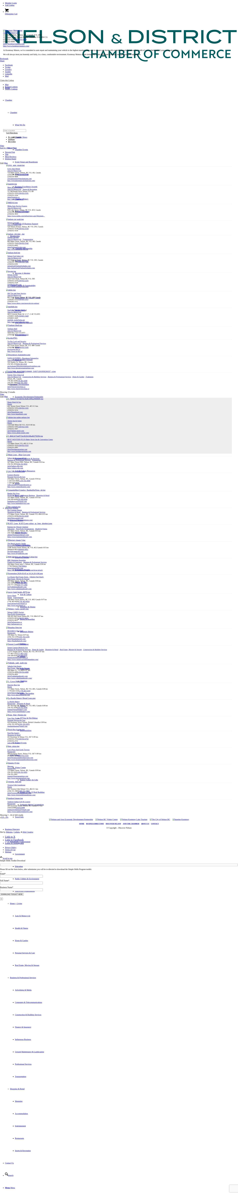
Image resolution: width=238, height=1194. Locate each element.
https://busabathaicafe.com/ (16, 641)
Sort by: (8, 148)
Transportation (27, 239)
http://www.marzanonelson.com (18, 778)
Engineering (36, 460)
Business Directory (95, 824)
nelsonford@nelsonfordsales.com (19, 266)
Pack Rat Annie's (13, 733)
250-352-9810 (22, 464)
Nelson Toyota (12, 275)
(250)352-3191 (23, 193)
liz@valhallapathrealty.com (17, 587)
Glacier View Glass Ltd (15, 375)
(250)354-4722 (23, 739)
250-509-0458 (22, 499)
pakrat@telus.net (13, 743)
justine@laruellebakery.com (17, 710)
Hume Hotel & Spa (14, 402)
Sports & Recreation (29, 189)
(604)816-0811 (23, 549)
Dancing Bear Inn (13, 685)
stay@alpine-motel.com (15, 431)
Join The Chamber (131, 824)
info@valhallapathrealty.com (17, 676)
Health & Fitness (13, 495)
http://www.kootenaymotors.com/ (16, 46)
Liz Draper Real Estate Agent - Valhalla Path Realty (25, 577)
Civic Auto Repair (13, 169)
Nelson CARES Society (15, 612)
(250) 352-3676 (24, 724)
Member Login (11, 3)
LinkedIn (8, 74)
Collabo (17, 832)
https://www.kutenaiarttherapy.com (19, 537)
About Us (145, 824)
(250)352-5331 (23, 408)
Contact (155, 824)
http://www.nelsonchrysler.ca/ (17, 249)
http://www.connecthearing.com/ (18, 487)
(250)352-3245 (23, 347)
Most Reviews (10, 157)
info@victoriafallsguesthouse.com (19, 793)
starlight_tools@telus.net (16, 320)
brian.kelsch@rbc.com (15, 568)
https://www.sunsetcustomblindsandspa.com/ (22, 659)
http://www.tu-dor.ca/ (14, 351)
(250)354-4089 (23, 672)
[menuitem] (121, 3)
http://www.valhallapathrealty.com (19, 589)
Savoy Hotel (11, 596)
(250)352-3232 (23, 756)
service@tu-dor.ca (13, 349)
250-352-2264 (22, 533)
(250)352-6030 (23, 516)
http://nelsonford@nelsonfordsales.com (21, 268)
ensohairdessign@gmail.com (17, 726)
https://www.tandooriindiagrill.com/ (20, 812)
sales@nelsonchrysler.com (16, 247)
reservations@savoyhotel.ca (17, 603)
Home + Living (16, 903)
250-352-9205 (22, 772)
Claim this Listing (7, 80)
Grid (2, 163)
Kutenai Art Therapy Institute (17, 527)
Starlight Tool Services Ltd (17, 310)
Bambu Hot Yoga (13, 493)
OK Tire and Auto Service (16, 293)
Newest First (10, 152)
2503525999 (20, 808)
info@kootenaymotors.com (13, 44)
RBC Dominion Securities (16, 560)
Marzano (10, 766)
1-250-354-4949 (24, 481)
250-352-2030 (22, 708)
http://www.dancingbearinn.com (18, 695)
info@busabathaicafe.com (16, 639)
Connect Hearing (13, 475)
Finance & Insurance (14, 562)
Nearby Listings (11, 89)
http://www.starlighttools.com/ (18, 322)
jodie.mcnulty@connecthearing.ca (19, 485)
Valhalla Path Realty (14, 666)
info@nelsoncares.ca (14, 622)
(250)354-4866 (23, 212)
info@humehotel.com (15, 412)
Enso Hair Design (13, 718)
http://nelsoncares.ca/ (14, 624)
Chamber (13, 112)
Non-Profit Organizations (24, 529)
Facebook (9, 65)
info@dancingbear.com (15, 693)
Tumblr (8, 72)
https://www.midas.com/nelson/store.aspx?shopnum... (26, 216)
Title (6, 154)
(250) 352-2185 (24, 637)
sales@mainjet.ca (13, 197)
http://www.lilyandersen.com (17, 553)
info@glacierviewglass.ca (16, 387)
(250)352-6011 (23, 618)
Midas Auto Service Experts (17, 206)
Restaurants (11, 633)
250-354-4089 (22, 583)
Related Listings (11, 87)
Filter (2, 146)
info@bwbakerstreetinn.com (17, 449)
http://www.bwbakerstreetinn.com (19, 451)
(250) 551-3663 (24, 791)
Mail (7, 76)
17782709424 (22, 566)
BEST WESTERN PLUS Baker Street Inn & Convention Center (30, 439)
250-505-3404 (22, 383)
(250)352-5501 (23, 427)
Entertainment (18, 598)
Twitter (8, 67)
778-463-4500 (22, 381)
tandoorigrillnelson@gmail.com (18, 810)
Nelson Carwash (13, 223)
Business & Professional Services (23, 978)
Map (7, 85)
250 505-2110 (22, 364)
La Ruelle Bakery (13, 702)
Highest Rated (10, 159)
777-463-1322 (22, 654)
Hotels (9, 404)
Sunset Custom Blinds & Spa (17, 648)
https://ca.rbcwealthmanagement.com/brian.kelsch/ (25, 570)
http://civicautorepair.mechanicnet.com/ (21, 181)
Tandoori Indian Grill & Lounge (18, 802)
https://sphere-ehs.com (15, 468)
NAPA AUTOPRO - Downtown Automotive (22, 358)
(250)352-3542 (23, 243)
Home (81, 824)
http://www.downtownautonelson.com (20, 368)
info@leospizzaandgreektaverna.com (20, 758)
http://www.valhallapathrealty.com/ (19, 678)
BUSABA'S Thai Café (15, 631)
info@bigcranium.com (15, 518)
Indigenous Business (27, 495)
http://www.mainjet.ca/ (15, 199)
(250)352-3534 (23, 229)
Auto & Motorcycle (10, 33)
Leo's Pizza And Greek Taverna (18, 750)
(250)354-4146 (23, 175)
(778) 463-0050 (24, 601)
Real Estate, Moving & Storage (18, 579)
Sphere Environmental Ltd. (17, 458)
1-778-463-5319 (24, 691)
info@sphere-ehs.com (15, 466)
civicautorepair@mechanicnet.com (19, 179)
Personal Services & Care (16, 477)
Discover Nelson (113, 824)
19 (6, 817)
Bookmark (4, 59)
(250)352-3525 (23, 445)
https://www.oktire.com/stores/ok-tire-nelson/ (23, 303)
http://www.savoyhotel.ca (16, 605)
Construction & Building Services (34, 377)
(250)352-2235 (23, 281)
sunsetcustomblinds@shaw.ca (17, 657)
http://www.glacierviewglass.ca (18, 389)
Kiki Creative (28, 832)
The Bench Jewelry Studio (16, 544)
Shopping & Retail (17, 1089)
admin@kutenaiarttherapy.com (18, 535)
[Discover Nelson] (119, 73)
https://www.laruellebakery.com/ (18, 711)
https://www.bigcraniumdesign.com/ (20, 520)
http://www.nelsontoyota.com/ (18, 287)
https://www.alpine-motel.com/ (18, 433)
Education (11, 529)
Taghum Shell (12, 329)
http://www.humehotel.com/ (17, 414)
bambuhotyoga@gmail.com (17, 501)
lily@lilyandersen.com (15, 551)
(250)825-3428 (23, 316)
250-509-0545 (22, 656)
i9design (9, 832)
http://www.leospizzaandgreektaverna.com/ (22, 760)
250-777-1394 (22, 585)
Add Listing (9, 5)
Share (2, 61)
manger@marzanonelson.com (17, 776)
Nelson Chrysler (13, 237)
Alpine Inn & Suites (14, 421)
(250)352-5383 (21, 39)
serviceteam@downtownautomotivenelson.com (23, 366)
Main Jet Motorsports (14, 187)
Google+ (8, 69)
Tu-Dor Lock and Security (16, 341)
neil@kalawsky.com (14, 285)
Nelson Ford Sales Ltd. (15, 256)
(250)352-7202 (23, 262)
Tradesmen (89, 377)
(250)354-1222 (23, 335)
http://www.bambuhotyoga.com (18, 503)
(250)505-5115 (23, 299)
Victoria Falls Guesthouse (16, 785)
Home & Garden (78, 377)
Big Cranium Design (14, 510)
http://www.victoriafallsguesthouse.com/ (21, 795)
